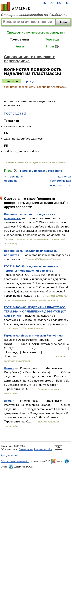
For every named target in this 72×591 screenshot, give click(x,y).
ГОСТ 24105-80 (15, 113)
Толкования (19, 39)
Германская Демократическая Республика (33, 335)
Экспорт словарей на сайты (15, 461)
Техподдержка (26, 449)
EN (44, 3)
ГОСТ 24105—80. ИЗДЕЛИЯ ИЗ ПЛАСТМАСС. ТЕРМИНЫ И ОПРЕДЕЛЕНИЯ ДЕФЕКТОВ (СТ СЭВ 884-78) (35, 311)
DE (51, 3)
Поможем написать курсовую (41, 170)
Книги (19, 46)
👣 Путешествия (9, 455)
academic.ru (15, 6)
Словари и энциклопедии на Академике (34, 15)
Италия (9, 368)
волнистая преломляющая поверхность (60, 181)
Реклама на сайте (43, 449)
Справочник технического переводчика (36, 32)
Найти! (63, 22)
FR (66, 3)
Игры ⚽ (52, 46)
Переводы (52, 39)
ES (59, 3)
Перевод (28, 81)
